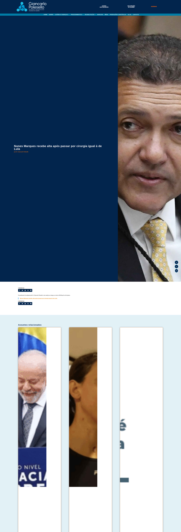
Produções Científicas (118, 14)
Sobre (51, 14)
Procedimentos (76, 14)
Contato (136, 14)
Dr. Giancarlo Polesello (22, 152)
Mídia (106, 14)
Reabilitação (89, 14)
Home (45, 14)
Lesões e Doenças (61, 14)
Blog (129, 14)
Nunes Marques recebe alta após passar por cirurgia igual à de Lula (38, 298)
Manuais (100, 14)
